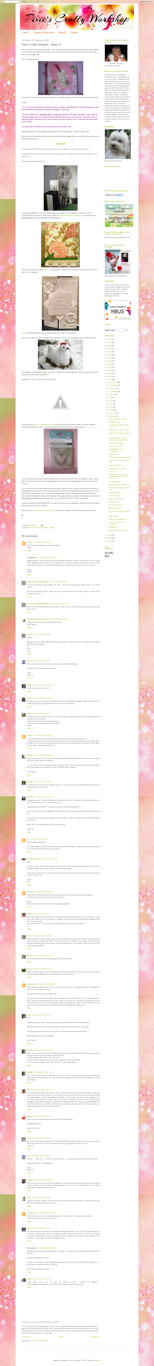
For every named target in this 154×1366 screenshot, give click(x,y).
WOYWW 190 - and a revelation (116, 450)
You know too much (116, 505)
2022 (109, 352)
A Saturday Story (115, 493)
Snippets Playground (43, 32)
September (113, 391)
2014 (109, 376)
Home (25, 32)
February (112, 413)
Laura (24, 333)
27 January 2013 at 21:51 (44, 892)
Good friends (113, 454)
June (111, 401)
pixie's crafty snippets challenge (38, 527)
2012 (109, 535)
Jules (29, 1015)
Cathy (29, 969)
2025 (109, 342)
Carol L (30, 735)
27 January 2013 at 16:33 (42, 782)
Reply (29, 550)
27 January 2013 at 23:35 (41, 969)
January (112, 416)
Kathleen (30, 892)
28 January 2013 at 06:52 (46, 984)
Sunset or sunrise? (115, 446)
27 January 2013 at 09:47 (43, 685)
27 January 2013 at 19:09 (48, 859)
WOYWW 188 (113, 502)
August (111, 394)
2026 (109, 339)
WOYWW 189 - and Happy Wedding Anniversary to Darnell (118, 476)
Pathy (29, 1116)
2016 (109, 370)
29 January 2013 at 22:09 (41, 1197)
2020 (109, 358)
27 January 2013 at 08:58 (41, 634)
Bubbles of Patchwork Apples (69, 215)
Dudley (74, 32)
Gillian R (30, 685)
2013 (109, 379)
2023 (109, 349)
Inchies (111, 471)
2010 (109, 541)
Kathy (29, 542)
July (110, 398)
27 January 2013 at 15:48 (42, 755)
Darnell (29, 755)
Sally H (29, 782)
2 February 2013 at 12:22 (41, 1279)
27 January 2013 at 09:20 (40, 661)
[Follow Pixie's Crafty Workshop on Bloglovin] (114, 196)
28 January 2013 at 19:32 (41, 1138)
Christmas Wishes (115, 508)
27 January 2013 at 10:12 (43, 698)
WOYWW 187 (113, 527)
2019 (109, 361)
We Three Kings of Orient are (119, 484)
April (111, 407)
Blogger (98, 1360)
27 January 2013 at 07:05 (58, 619)
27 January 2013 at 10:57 (41, 713)
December (113, 382)
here (47, 374)
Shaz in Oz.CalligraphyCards (38, 582)
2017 (109, 367)
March (111, 410)
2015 (109, 373)
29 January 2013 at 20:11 (44, 1180)
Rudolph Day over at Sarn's (43, 510)
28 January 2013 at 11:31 (43, 1072)
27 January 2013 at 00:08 (41, 542)
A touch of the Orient (116, 443)
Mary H (47, 270)
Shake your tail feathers (117, 519)
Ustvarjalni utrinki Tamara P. (37, 619)
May (111, 404)
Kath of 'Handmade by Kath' (43, 424)
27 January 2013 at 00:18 (46, 557)
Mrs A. (29, 936)
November (113, 385)
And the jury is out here (117, 468)
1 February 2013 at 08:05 (46, 1248)
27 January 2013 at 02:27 (59, 582)
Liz (28, 839)
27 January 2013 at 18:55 (39, 839)
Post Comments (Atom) (39, 1340)
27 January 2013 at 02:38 (59, 604)
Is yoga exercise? (115, 481)
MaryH (29, 1090)
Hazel (29, 1279)
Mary (29, 1228)
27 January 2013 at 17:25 (44, 797)
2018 (109, 364)
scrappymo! (31, 984)
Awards (62, 32)
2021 (109, 355)
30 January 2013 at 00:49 (46, 1213)
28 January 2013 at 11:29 (43, 1050)
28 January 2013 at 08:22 (41, 1015)
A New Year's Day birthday (118, 530)
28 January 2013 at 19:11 (42, 1090)
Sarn (29, 661)
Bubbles (30, 1050)
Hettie (29, 914)
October (112, 388)
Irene (29, 634)
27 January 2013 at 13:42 (42, 735)
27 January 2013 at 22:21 (41, 914)
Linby (29, 713)
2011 (109, 538)
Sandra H (30, 1180)
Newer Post (26, 1337)
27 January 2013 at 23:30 (41, 936)
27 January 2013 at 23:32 (41, 955)
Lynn (29, 1197)
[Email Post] (41, 525)
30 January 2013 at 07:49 (40, 1228)
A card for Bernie (115, 496)
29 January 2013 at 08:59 (40, 1156)
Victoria (30, 698)
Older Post (95, 1337)
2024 (109, 346)
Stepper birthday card (116, 499)
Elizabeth (30, 797)
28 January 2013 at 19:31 (41, 1116)
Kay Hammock (32, 859)
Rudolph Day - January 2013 (119, 430)
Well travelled (113, 516)
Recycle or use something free (119, 457)
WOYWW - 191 (114, 422)
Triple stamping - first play (118, 419)
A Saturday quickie (115, 465)
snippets (52, 527)
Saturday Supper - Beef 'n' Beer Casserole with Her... (119, 439)
